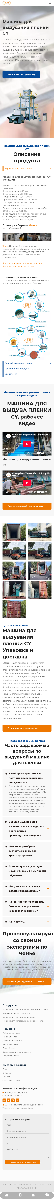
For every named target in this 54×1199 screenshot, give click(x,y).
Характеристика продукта (18, 168)
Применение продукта (17, 368)
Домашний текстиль (13, 1040)
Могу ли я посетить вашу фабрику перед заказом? (22, 888)
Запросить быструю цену (21, 74)
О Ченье (7, 1073)
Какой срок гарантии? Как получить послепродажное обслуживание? (24, 778)
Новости (7, 1076)
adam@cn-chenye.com (16, 1092)
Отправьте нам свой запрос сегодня (23, 729)
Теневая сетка (10, 1037)
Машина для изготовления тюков (19, 1017)
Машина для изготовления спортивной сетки (25, 1009)
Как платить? (15, 921)
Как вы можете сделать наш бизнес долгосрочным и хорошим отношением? (24, 906)
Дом (5, 1069)
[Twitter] (17, 1100)
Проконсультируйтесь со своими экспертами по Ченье (25, 982)
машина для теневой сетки (16, 1013)
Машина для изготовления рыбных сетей (23, 1021)
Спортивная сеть (11, 1056)
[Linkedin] (13, 1100)
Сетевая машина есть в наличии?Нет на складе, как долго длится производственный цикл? (24, 829)
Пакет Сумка (9, 1048)
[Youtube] (4, 1100)
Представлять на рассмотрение (24, 1162)
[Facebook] (8, 1100)
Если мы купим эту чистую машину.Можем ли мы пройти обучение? (25, 871)
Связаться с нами (11, 1080)
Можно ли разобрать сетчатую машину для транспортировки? (20, 851)
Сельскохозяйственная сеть (17, 1052)
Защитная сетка (10, 1044)
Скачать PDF (11, 374)
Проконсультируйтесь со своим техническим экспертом (25, 507)
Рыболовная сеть (11, 1033)
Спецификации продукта (18, 363)
